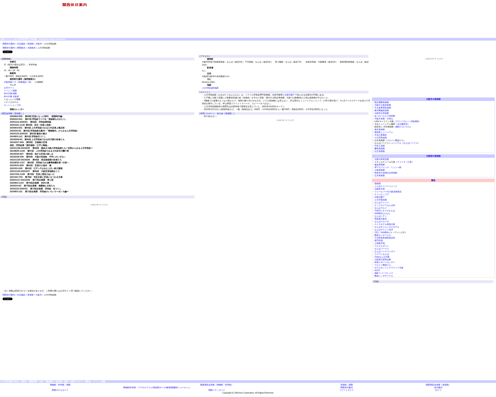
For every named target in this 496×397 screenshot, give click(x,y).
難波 (433, 180)
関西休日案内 (9, 44)
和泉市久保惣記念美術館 (385, 173)
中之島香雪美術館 (382, 108)
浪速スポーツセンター (384, 262)
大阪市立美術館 (381, 113)
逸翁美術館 (379, 165)
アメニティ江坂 (404, 162)
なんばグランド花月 (383, 230)
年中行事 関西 (10, 93)
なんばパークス (410, 143)
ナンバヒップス (381, 194)
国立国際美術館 (381, 102)
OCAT (377, 270)
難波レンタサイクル (383, 276)
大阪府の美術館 (433, 156)
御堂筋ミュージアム (383, 132)
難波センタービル (382, 235)
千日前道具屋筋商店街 (384, 238)
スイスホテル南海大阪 (384, 224)
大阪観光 (31, 48)
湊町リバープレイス (383, 273)
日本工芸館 (379, 146)
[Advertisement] (322, 19)
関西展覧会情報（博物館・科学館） (216, 385)
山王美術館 (379, 151)
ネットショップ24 (12, 105)
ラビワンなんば (381, 254)
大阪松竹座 (379, 189)
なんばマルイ (380, 208)
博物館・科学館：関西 (60, 385)
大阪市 (39, 44)
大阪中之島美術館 (382, 105)
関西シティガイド (216, 390)
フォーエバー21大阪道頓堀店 (388, 192)
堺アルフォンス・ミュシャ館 (387, 167)
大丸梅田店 (402, 124)
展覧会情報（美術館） (12, 113)
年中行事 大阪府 (11, 96)
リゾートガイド (346, 390)
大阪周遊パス (10, 82)
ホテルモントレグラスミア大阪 (388, 268)
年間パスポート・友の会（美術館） (217, 113)
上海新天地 (379, 243)
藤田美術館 (379, 148)
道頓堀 (377, 183)
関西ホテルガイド (60, 390)
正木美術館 (379, 175)
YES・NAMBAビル (383, 232)
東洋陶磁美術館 (381, 110)
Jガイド (438, 390)
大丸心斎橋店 (380, 135)
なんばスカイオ (381, 221)
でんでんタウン (381, 246)
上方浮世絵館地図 (210, 88)
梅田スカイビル (403, 127)
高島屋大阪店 (380, 219)
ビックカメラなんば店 (384, 205)
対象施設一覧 (24, 82)
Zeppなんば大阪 (382, 257)
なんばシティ (380, 216)
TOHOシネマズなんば (384, 211)
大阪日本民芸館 (381, 159)
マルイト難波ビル (395, 140)
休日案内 (438, 387)
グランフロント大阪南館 (407, 121)
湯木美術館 (379, 129)
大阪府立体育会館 (382, 259)
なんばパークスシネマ (384, 251)
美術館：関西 (346, 385)
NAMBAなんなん (382, 213)
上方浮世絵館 (380, 138)
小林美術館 (379, 170)
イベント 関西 (10, 91)
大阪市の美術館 (433, 99)
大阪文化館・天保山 (383, 119)
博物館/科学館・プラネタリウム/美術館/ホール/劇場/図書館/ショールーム (156, 387)
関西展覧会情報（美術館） (438, 385)
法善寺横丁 (290, 95)
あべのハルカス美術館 (384, 116)
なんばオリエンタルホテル (386, 227)
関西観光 (21, 48)
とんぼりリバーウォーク (385, 186)
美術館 (30, 44)
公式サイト (9, 88)
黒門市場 (378, 240)
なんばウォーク (381, 202)
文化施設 (21, 44)
